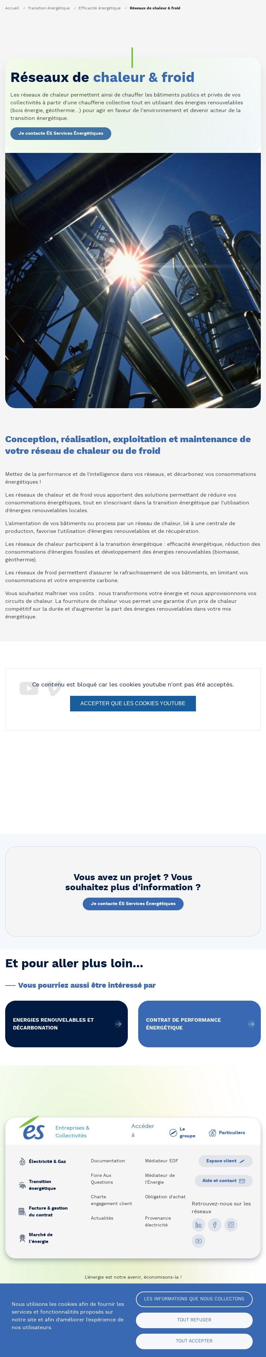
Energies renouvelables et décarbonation (66, 1024)
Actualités (102, 1218)
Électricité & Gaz (47, 1161)
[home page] (31, 1127)
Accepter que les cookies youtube (133, 703)
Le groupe (187, 1132)
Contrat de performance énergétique (199, 1024)
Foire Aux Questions (102, 1179)
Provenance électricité (158, 1221)
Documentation (108, 1161)
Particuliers (232, 1133)
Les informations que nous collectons (194, 1299)
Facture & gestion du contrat (48, 1211)
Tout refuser (194, 1320)
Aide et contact (219, 1181)
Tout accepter (194, 1341)
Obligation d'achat (165, 1197)
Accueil (12, 8)
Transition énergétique (49, 8)
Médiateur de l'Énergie (160, 1179)
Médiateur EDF (161, 1161)
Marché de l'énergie (41, 1238)
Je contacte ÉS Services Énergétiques (60, 133)
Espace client (221, 1161)
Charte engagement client (111, 1200)
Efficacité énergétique (100, 8)
